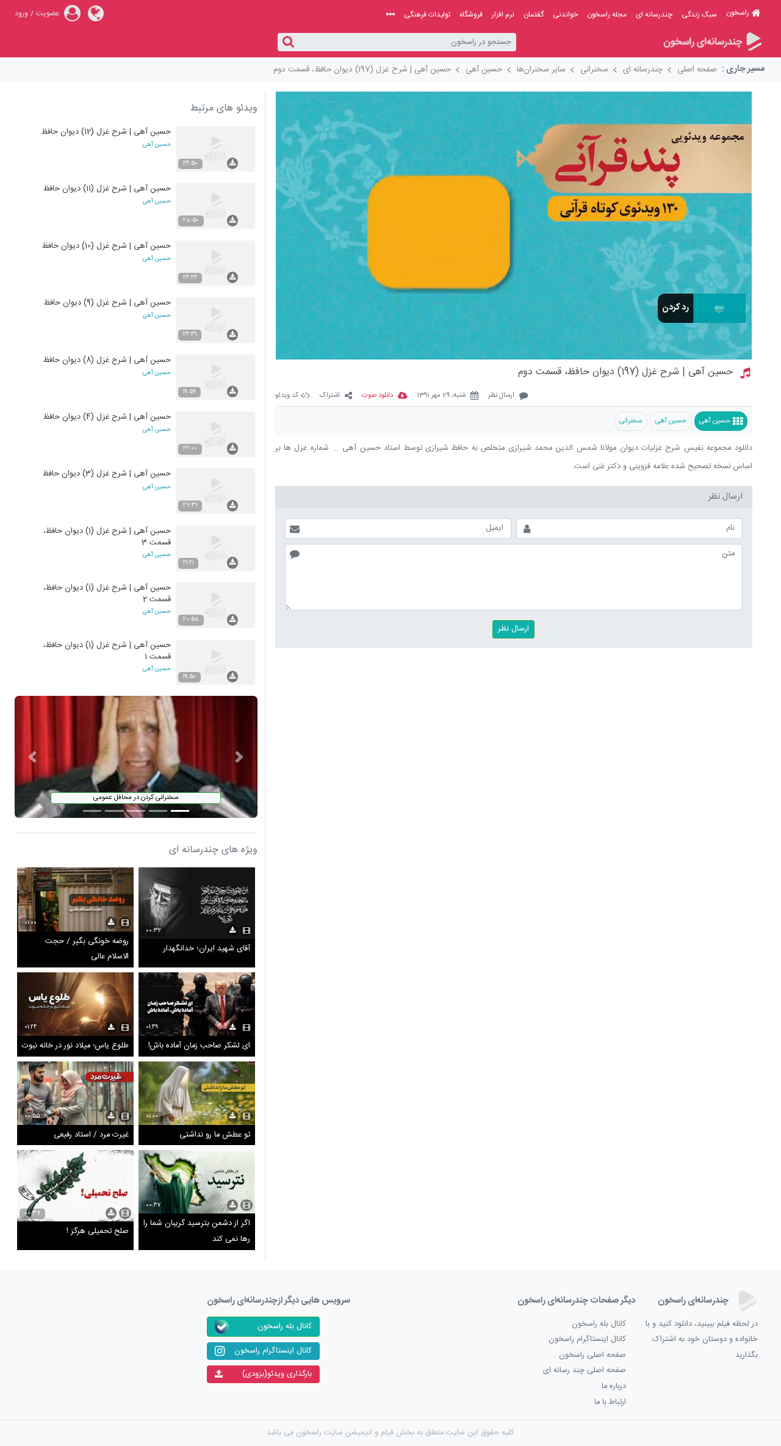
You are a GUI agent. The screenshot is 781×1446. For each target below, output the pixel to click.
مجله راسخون (607, 15)
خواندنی (565, 15)
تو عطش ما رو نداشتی (214, 1135)
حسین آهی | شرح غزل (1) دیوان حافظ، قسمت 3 (107, 537)
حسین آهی (484, 69)
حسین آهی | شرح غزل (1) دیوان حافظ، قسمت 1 (107, 651)
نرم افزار (503, 15)
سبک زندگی (699, 15)
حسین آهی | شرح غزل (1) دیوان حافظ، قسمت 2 (107, 593)
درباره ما (614, 1386)
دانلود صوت (377, 396)
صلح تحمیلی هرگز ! (98, 1231)
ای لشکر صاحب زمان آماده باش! (199, 1045)
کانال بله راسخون (599, 1324)
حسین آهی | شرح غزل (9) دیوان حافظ (107, 303)
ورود (21, 13)
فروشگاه (471, 15)
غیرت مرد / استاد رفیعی (91, 1135)
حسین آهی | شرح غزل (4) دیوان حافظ (107, 417)
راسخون (737, 12)
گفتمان (534, 15)
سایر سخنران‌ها (541, 69)
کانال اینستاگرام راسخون (587, 1339)
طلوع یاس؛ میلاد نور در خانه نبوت (75, 1045)
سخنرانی (594, 69)
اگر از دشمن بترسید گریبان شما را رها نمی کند (196, 1231)
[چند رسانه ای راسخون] (712, 42)
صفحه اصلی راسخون (592, 1355)
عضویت (47, 13)
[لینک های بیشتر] (390, 14)
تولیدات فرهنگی (427, 15)
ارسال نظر (501, 396)
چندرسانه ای (654, 15)
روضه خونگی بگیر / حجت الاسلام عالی (87, 949)
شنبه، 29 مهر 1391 (441, 396)
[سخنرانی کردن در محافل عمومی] (136, 757)
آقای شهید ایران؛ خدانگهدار (207, 948)
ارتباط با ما (610, 1402)
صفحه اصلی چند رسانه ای (584, 1370)
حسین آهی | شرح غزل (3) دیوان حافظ (107, 474)
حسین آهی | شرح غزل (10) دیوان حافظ (106, 246)
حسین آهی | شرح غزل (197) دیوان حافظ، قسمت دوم (362, 69)
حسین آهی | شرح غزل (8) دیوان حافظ (107, 360)
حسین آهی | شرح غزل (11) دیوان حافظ (107, 189)
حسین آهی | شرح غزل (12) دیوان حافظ (106, 132)
